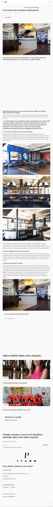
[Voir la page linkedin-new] (26, 461)
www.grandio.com (10, 318)
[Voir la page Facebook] (17, 461)
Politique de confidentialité (9, 493)
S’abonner (13, 487)
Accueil (15, 7)
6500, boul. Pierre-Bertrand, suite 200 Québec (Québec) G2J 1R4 (16, 473)
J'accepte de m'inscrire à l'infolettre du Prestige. (13, 447)
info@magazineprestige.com (9, 478)
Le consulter (5, 487)
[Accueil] (6, 2)
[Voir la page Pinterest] (21, 461)
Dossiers (20, 7)
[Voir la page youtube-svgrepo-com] (35, 461)
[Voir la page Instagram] (30, 461)
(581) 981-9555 (5, 476)
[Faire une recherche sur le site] (51, 2)
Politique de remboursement (9, 496)
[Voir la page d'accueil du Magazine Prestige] (26, 455)
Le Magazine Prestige (8, 485)
